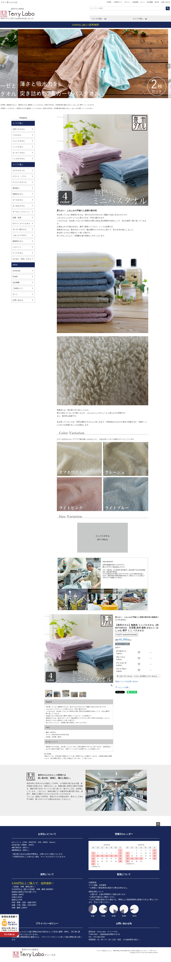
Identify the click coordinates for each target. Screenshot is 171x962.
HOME (109, 2)
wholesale (16, 271)
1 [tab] (78, 101)
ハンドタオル (18, 147)
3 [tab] (82, 101)
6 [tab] (87, 101)
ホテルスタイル (19, 170)
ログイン (127, 2)
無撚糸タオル (11, 105)
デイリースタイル (20, 182)
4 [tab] (83, 101)
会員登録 (135, 2)
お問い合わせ (165, 2)
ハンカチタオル (19, 159)
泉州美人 (16, 188)
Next (167, 66)
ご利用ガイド (117, 2)
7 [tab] (89, 101)
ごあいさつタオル (20, 235)
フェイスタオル (19, 141)
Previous (3, 66)
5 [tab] (85, 101)
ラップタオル (18, 253)
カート (142, 2)
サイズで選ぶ (97, 19)
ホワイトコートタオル (21, 223)
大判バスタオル (19, 129)
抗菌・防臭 (17, 218)
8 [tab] (91, 101)
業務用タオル (18, 241)
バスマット (17, 247)
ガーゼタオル (18, 200)
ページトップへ (158, 824)
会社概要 (150, 2)
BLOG (157, 2)
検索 (168, 8)
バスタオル (10, 108)
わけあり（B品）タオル (22, 259)
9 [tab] (92, 101)
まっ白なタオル (19, 206)
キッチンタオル (19, 153)
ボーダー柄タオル (20, 229)
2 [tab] (80, 101)
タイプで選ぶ (138, 19)
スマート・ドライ (20, 176)
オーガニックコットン (21, 212)
